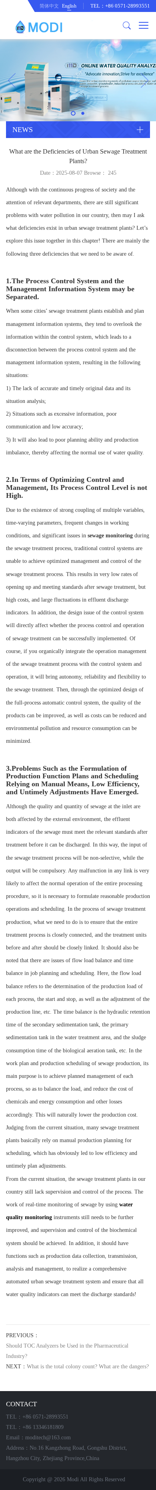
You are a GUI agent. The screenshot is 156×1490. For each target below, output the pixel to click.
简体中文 (49, 6)
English (69, 6)
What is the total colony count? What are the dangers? (88, 1367)
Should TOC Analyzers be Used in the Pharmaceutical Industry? (67, 1351)
